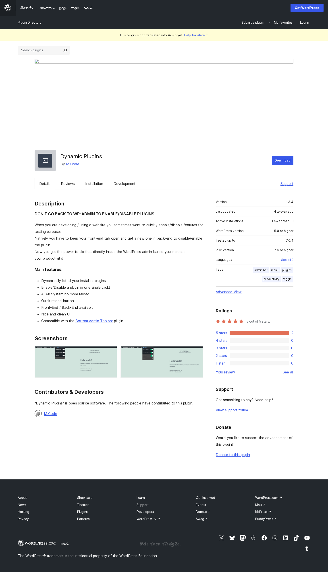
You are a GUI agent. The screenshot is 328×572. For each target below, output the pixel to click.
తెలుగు (64, 543)
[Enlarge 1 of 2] (111, 352)
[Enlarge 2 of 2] (197, 352)
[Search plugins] (65, 50)
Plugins (82, 512)
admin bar (261, 270)
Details (44, 183)
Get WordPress (307, 8)
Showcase (85, 497)
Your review (225, 372)
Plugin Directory (30, 22)
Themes (83, 505)
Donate (203, 512)
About (22, 497)
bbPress (263, 512)
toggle (287, 279)
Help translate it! (196, 35)
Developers (145, 512)
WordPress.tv (148, 519)
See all (288, 372)
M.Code (72, 164)
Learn (141, 497)
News (22, 505)
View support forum (232, 410)
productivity (271, 279)
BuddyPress (266, 519)
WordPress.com (268, 497)
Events (201, 505)
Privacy (23, 519)
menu (274, 270)
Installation (94, 183)
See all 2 (287, 259)
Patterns (83, 519)
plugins (287, 270)
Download (283, 160)
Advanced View (229, 292)
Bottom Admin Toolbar (94, 321)
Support (286, 183)
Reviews (68, 183)
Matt (260, 505)
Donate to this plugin (233, 454)
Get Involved (205, 497)
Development (124, 183)
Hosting (23, 512)
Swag (202, 519)
